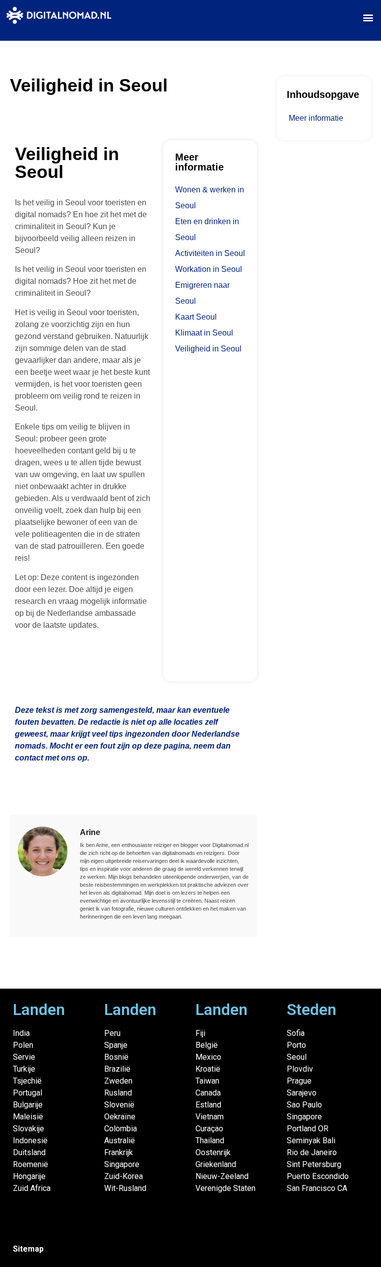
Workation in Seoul (208, 269)
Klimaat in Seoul (204, 333)
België (206, 1045)
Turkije (24, 1069)
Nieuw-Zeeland (222, 1176)
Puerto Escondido (318, 1176)
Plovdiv (300, 1069)
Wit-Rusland (125, 1188)
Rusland (118, 1093)
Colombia (120, 1128)
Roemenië (30, 1164)
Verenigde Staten (225, 1188)
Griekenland (215, 1164)
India (21, 1033)
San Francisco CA (317, 1188)
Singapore (121, 1164)
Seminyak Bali (311, 1140)
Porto (296, 1045)
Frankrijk (118, 1152)
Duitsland (29, 1152)
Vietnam (209, 1116)
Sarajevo (302, 1093)
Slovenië (119, 1104)
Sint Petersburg (314, 1164)
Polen (23, 1045)
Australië (119, 1140)
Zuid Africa (32, 1188)
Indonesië (30, 1140)
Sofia (296, 1033)
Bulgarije (28, 1104)
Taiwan (207, 1081)
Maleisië (28, 1116)
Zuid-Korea (123, 1176)
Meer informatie (316, 118)
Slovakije (28, 1128)
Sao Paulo (304, 1104)
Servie (24, 1057)
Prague (299, 1081)
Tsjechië (27, 1081)
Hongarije (29, 1176)
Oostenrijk (213, 1152)
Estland (208, 1104)
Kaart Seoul (196, 317)
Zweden (118, 1081)
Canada (208, 1093)
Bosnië (116, 1057)
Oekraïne (119, 1116)
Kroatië (207, 1069)
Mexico (208, 1057)
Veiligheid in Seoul (208, 348)
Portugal (27, 1093)
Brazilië (117, 1069)
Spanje (115, 1045)
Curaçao (209, 1128)
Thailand (209, 1140)
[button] (368, 17)
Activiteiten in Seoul (210, 253)
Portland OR (307, 1128)
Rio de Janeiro (312, 1152)
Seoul (297, 1057)
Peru (112, 1033)
